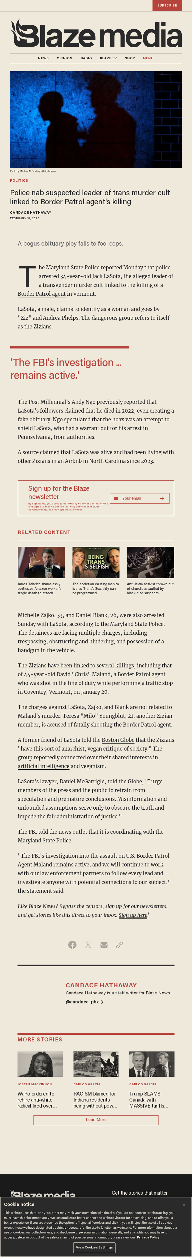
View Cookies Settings (94, 1247)
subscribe (167, 5)
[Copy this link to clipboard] (120, 945)
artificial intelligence (44, 766)
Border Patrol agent (42, 294)
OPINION (65, 58)
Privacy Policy (77, 504)
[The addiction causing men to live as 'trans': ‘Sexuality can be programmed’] (96, 562)
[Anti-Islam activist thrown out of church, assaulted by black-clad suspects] (150, 562)
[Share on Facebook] (72, 945)
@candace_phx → (85, 1002)
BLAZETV (108, 58)
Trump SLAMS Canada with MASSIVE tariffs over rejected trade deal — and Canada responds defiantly (149, 1100)
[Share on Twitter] (88, 945)
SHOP (130, 58)
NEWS (43, 58)
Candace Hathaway (31, 213)
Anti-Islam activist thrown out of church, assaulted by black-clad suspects (150, 589)
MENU (148, 58)
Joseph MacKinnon (35, 1084)
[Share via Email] (104, 945)
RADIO (86, 58)
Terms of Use (100, 504)
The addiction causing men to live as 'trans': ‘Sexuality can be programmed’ (95, 589)
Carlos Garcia (87, 1084)
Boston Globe (118, 740)
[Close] (184, 1204)
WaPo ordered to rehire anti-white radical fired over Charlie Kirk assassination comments (36, 1100)
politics (19, 181)
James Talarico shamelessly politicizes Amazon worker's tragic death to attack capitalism (39, 589)
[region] (96, 1227)
